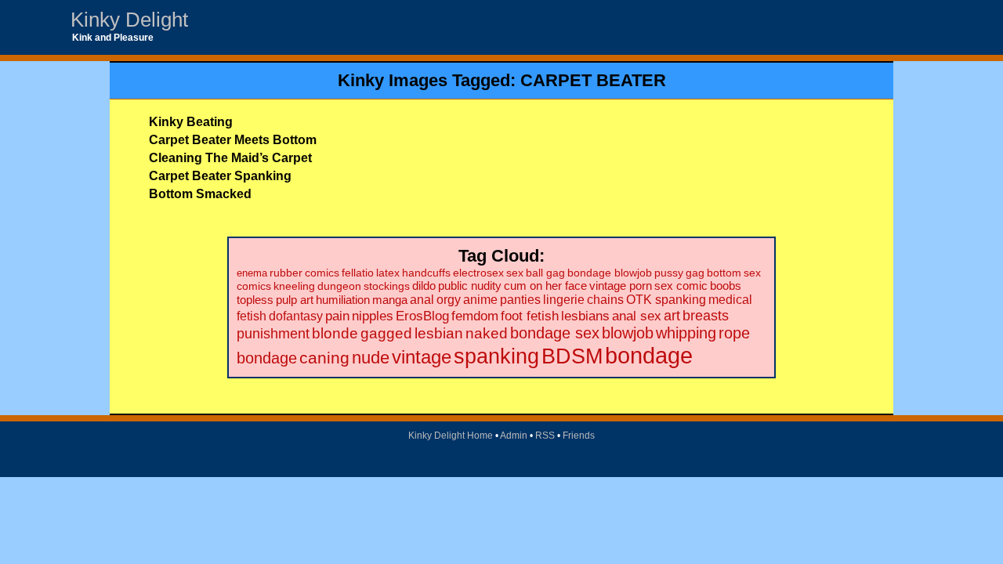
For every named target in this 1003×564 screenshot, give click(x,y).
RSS (545, 435)
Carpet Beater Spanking (220, 176)
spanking (496, 356)
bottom (724, 272)
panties (520, 299)
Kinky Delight (129, 19)
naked (486, 333)
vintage (421, 357)
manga (389, 299)
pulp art (294, 299)
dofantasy (296, 316)
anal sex (636, 316)
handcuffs (426, 273)
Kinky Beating (191, 121)
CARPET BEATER (593, 80)
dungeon (339, 286)
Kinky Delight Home (450, 435)
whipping (686, 333)
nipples (372, 316)
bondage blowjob (609, 272)
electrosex (478, 272)
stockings (387, 286)
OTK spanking (666, 299)
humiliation (343, 299)
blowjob (628, 333)
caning (324, 358)
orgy (448, 299)
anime (480, 299)
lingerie (564, 299)
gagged (386, 333)
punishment (273, 333)
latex (388, 273)
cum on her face (545, 286)
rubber (286, 273)
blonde (335, 333)
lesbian (439, 333)
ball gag (545, 272)
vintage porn (620, 286)
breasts (706, 315)
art (672, 316)
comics (322, 273)
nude (370, 357)
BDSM (572, 356)
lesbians (585, 316)
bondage (649, 355)
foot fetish (530, 316)
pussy (668, 272)
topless (255, 299)
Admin (513, 435)
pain (337, 316)
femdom (474, 316)
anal (422, 299)
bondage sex (554, 333)
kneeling (294, 286)
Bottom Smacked (200, 194)
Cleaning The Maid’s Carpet (230, 157)
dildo (424, 286)
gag (695, 272)
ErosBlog (422, 316)
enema (252, 273)
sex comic (681, 286)
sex (514, 272)
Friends (579, 435)
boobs (725, 285)
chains (605, 299)
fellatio (358, 273)
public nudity (470, 286)
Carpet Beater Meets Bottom (233, 139)
